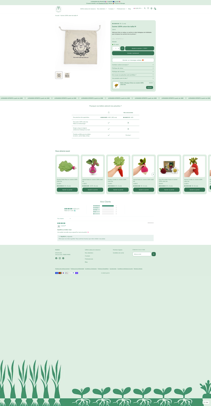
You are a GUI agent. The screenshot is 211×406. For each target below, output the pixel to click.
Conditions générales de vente (125, 269)
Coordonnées (113, 269)
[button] (59, 75)
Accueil (57, 15)
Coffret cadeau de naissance (92, 250)
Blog (86, 262)
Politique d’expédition (103, 269)
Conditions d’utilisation (91, 269)
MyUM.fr (107, 273)
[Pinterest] (63, 258)
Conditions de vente (118, 253)
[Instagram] (60, 258)
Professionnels (89, 259)
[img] (61, 223)
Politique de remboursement (62, 269)
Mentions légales (117, 250)
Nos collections (89, 253)
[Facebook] (56, 258)
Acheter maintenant (133, 53)
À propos (87, 256)
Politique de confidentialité (77, 269)
